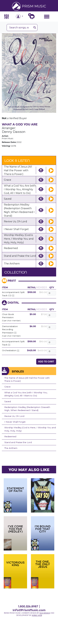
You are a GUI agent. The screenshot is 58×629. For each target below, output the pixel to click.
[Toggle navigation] (46, 16)
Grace (7, 386)
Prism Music (34, 6)
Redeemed (10, 436)
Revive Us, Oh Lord (14, 416)
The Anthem (10, 448)
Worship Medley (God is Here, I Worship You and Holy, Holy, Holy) (30, 429)
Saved (7, 401)
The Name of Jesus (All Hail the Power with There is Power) (27, 379)
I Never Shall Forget (15, 422)
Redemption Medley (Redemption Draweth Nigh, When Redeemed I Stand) (27, 408)
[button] (22, 16)
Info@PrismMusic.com (29, 610)
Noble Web (37, 615)
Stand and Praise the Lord (18, 442)
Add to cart (46, 361)
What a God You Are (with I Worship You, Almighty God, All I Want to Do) (25, 394)
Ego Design (45, 613)
